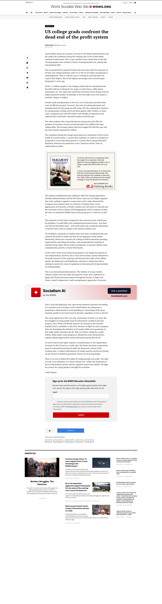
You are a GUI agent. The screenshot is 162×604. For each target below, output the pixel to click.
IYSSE (84, 17)
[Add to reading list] (27, 87)
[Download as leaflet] (27, 82)
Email (55, 392)
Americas (48, 441)
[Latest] (31, 13)
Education (79, 441)
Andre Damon (49, 45)
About (130, 3)
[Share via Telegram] (27, 72)
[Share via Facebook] (27, 57)
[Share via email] (27, 77)
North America (58, 441)
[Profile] (135, 3)
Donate (111, 17)
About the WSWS (93, 17)
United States (69, 441)
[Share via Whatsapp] (27, 67)
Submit (81, 415)
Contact (125, 3)
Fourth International (55, 17)
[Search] (135, 13)
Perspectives (89, 441)
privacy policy (72, 407)
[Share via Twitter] (27, 62)
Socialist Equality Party (72, 17)
